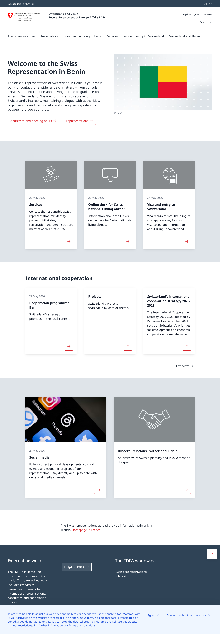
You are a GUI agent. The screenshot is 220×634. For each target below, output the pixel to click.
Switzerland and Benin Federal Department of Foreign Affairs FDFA (77, 15)
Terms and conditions (82, 625)
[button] (21, 36)
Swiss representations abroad (131, 574)
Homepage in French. (86, 530)
